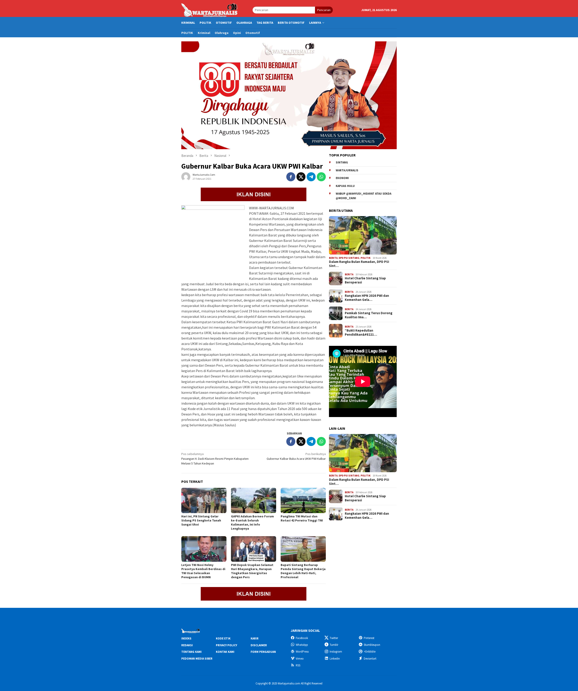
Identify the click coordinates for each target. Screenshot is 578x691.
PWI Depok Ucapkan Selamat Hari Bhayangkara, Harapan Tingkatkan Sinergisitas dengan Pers (252, 571)
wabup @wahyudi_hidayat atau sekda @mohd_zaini (363, 196)
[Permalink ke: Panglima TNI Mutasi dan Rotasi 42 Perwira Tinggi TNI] (303, 500)
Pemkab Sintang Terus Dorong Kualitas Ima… (368, 315)
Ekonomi (342, 178)
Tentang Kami (191, 652)
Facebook (302, 638)
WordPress (302, 651)
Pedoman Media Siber (196, 658)
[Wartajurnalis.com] (209, 10)
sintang (342, 162)
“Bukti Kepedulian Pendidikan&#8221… (361, 332)
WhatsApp (302, 645)
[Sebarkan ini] (290, 176)
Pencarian (324, 10)
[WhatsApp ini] (321, 176)
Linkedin (335, 658)
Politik (366, 257)
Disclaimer (259, 645)
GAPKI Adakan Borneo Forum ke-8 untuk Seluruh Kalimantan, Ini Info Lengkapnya (252, 522)
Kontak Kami (225, 652)
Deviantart (370, 658)
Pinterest (369, 638)
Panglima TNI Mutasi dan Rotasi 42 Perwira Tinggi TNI (302, 518)
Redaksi (187, 645)
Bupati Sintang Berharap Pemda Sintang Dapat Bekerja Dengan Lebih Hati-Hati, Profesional (303, 571)
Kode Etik (223, 638)
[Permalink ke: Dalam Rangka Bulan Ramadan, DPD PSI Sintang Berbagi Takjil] (363, 235)
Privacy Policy (226, 645)
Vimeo (300, 658)
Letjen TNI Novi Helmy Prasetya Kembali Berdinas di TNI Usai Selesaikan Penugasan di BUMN (203, 571)
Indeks (186, 638)
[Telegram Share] (311, 176)
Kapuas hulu (345, 186)
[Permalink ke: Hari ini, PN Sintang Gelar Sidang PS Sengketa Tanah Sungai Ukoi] (203, 500)
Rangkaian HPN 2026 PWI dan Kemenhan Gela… (367, 298)
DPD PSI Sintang (349, 257)
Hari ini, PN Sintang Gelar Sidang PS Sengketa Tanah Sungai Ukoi (201, 520)
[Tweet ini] (300, 176)
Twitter (334, 638)
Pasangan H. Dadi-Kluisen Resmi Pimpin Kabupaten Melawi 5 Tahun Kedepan (215, 458)
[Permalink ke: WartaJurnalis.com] (185, 176)
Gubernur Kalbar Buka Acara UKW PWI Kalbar (296, 456)
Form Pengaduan (263, 652)
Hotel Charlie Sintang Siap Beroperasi (365, 280)
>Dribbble (369, 651)
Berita (333, 257)
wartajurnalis (347, 170)
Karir (255, 638)
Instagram (336, 651)
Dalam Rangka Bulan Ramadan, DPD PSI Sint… (359, 264)
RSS (298, 665)
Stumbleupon (372, 645)
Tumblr (334, 645)
